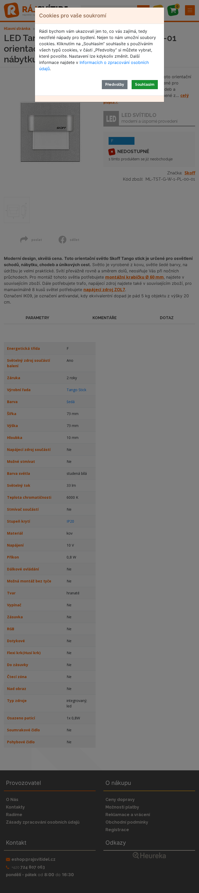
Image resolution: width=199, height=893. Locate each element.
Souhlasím (144, 84)
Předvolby (114, 84)
